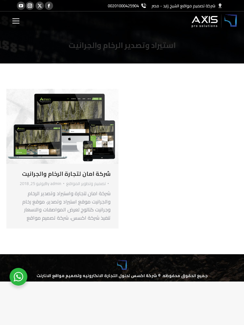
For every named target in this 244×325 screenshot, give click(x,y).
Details (54, 126)
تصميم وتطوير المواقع (86, 183)
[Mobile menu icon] (16, 21)
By (53, 183)
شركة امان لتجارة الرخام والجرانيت (66, 174)
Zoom (71, 126)
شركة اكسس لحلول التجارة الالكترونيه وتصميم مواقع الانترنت (97, 275)
